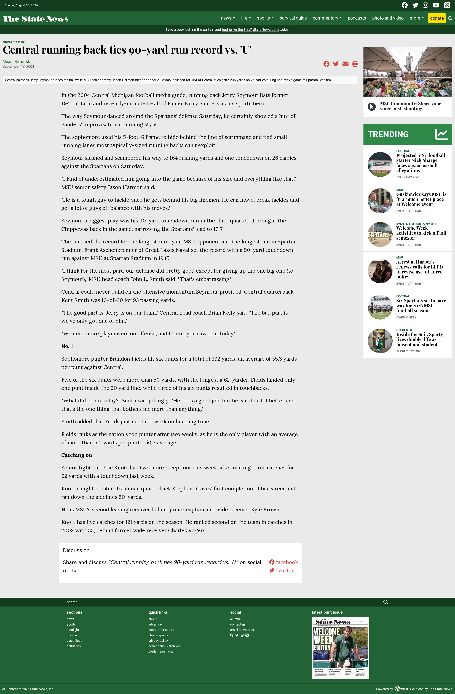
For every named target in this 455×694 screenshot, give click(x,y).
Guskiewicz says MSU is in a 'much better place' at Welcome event (421, 199)
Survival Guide (293, 18)
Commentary (325, 18)
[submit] (385, 602)
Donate (437, 18)
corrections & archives (164, 646)
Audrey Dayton (408, 351)
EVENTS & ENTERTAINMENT (416, 223)
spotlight (73, 630)
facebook (286, 562)
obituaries (74, 646)
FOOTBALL (19, 42)
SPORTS (7, 42)
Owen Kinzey (406, 317)
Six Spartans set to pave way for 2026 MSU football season (421, 305)
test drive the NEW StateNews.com (250, 29)
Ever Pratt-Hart (409, 211)
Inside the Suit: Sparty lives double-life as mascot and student (419, 339)
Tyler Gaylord (407, 177)
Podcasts (357, 18)
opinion (72, 635)
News (226, 18)
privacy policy (158, 640)
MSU (399, 190)
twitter (284, 570)
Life (244, 18)
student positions (160, 651)
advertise (155, 624)
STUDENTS (404, 330)
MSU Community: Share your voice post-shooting (410, 105)
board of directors (161, 630)
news (70, 619)
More (415, 18)
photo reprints (158, 635)
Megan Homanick (16, 62)
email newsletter (242, 630)
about (152, 619)
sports (71, 624)
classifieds (74, 640)
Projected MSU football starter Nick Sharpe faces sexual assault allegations (420, 162)
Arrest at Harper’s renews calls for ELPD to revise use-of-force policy (419, 269)
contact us (238, 624)
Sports (263, 18)
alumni (235, 619)
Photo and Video (388, 18)
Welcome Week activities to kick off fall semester (421, 233)
